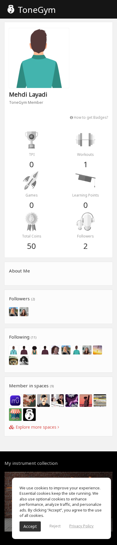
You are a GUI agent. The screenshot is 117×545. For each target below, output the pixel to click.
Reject (55, 526)
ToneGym (36, 9)
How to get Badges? (90, 117)
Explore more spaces (36, 427)
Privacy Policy (81, 526)
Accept (30, 526)
